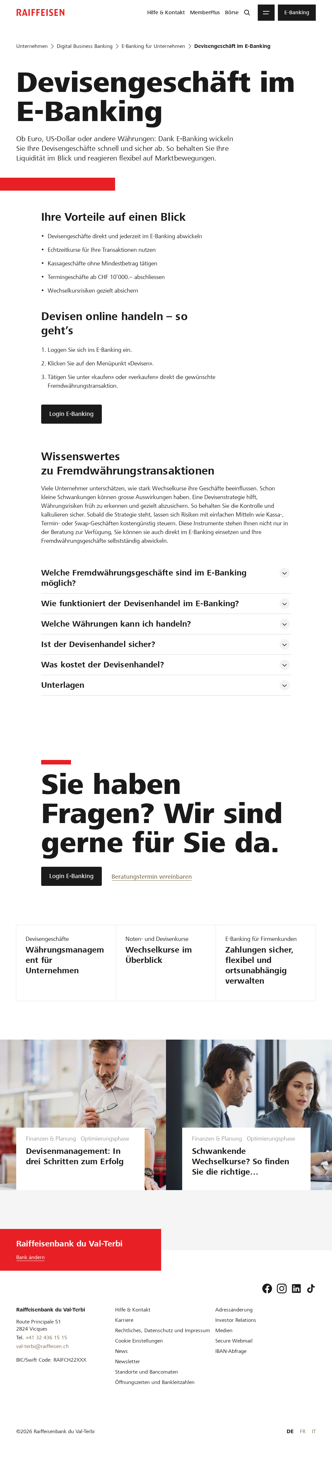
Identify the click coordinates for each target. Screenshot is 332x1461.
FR (302, 1431)
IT (314, 1431)
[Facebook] (267, 1288)
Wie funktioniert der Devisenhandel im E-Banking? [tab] (140, 603)
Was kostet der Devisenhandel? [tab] (102, 664)
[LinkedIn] (296, 1288)
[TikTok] (311, 1288)
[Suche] (247, 13)
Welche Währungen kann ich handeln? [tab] (116, 624)
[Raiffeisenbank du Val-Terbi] (40, 12)
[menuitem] (166, 13)
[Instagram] (282, 1288)
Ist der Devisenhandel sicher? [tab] (98, 644)
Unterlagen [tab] (62, 685)
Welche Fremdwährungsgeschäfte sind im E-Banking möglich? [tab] (145, 578)
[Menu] (266, 13)
